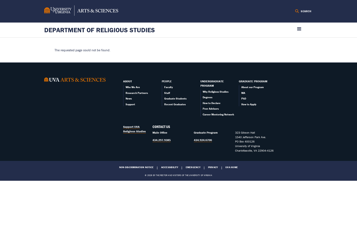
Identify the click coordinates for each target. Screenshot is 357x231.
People (167, 81)
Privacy (213, 167)
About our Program (252, 87)
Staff (167, 93)
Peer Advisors (211, 108)
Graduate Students (175, 98)
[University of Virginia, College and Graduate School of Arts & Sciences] (81, 11)
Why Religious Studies (215, 91)
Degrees (207, 97)
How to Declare (211, 103)
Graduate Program (253, 81)
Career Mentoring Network (218, 114)
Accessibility (169, 167)
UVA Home (231, 167)
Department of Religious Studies (99, 30)
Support (130, 104)
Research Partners (137, 93)
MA (243, 93)
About (127, 81)
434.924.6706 (203, 140)
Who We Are (133, 87)
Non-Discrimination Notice (136, 167)
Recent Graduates (175, 104)
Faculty (168, 87)
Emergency (193, 167)
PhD (243, 98)
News (129, 98)
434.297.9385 (161, 140)
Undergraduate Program (212, 83)
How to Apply (248, 104)
